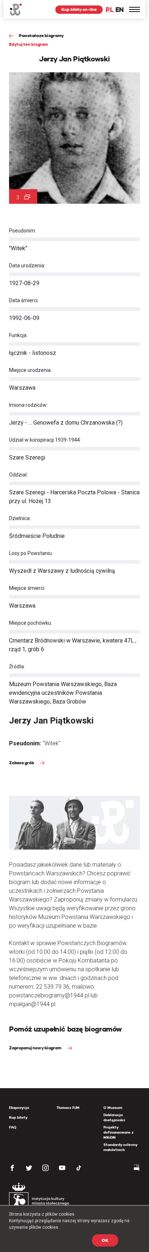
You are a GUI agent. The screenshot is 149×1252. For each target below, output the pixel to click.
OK (105, 1240)
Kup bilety (18, 1117)
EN (119, 9)
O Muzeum (112, 1107)
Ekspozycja (19, 1107)
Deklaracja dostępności (114, 1117)
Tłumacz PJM (68, 1107)
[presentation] (5, 568)
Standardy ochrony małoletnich (120, 1147)
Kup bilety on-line (79, 9)
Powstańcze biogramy (41, 35)
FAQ (12, 1127)
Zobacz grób (22, 762)
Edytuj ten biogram (28, 44)
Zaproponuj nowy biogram (35, 1047)
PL (110, 9)
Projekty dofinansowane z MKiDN (118, 1132)
